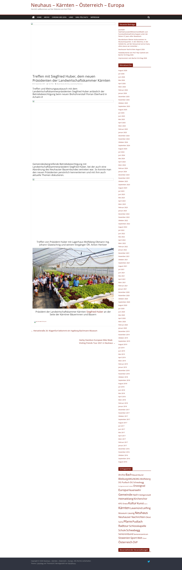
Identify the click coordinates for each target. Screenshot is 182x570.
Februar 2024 (123, 168)
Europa (123, 490)
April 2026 (122, 83)
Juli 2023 (121, 191)
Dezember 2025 (123, 97)
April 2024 (122, 162)
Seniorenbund (125, 534)
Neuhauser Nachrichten (131, 517)
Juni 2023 (121, 194)
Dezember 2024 (123, 136)
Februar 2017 (123, 442)
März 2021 (122, 282)
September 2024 (124, 145)
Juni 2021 (121, 273)
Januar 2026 (122, 93)
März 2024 (122, 165)
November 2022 (124, 217)
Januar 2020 (122, 328)
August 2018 (122, 384)
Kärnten (67, 84)
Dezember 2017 (123, 410)
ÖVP (135, 542)
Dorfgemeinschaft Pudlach (125, 486)
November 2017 (124, 413)
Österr (145, 538)
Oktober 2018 (123, 377)
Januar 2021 (122, 289)
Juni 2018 (121, 390)
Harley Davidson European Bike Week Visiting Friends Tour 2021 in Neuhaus (97, 341)
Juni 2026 (121, 77)
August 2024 (122, 149)
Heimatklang (125, 498)
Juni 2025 (121, 116)
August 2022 (122, 227)
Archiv (46, 17)
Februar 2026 (123, 90)
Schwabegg (133, 530)
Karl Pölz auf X (82, 17)
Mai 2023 (121, 198)
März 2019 (122, 361)
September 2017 (124, 419)
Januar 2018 (122, 406)
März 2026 (122, 87)
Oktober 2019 (123, 338)
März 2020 (122, 322)
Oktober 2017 (123, 416)
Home (39, 17)
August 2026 (122, 70)
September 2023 (124, 185)
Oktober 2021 (123, 260)
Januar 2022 (122, 250)
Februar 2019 (123, 364)
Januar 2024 (122, 172)
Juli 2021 (121, 269)
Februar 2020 (123, 325)
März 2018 (122, 400)
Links (71, 17)
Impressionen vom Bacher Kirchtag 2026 (132, 58)
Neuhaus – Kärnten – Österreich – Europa (77, 5)
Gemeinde (125, 494)
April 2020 (122, 318)
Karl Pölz (51, 84)
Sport (133, 537)
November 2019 (124, 335)
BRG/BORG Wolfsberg (139, 478)
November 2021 (124, 256)
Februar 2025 (123, 129)
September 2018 (124, 380)
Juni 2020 (121, 312)
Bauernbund (60, 84)
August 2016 (122, 462)
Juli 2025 (121, 113)
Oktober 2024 (123, 142)
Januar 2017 (122, 445)
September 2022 (124, 224)
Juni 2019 (121, 351)
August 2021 (122, 266)
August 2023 (122, 188)
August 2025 (122, 110)
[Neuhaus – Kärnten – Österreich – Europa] (33, 17)
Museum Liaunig (126, 513)
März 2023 (122, 204)
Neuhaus (80, 84)
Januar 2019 (122, 367)
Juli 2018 (121, 387)
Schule (122, 530)
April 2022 (122, 240)
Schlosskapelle (137, 526)
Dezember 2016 (123, 449)
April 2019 (122, 357)
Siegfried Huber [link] (94, 311)
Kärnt (145, 504)
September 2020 (124, 302)
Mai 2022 (121, 237)
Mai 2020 (121, 315)
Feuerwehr (134, 490)
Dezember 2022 (123, 214)
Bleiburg (123, 478)
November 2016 (124, 452)
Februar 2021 (123, 286)
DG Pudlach (123, 482)
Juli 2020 (121, 309)
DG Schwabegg (137, 482)
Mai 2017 (121, 432)
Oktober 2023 (123, 181)
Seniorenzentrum (141, 534)
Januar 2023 (122, 211)
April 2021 (122, 279)
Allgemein (36, 72)
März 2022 (122, 243)
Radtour (123, 526)
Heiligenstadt (145, 495)
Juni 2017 (121, 429)
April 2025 (122, 123)
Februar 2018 (123, 403)
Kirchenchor (140, 498)
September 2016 (124, 459)
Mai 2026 (121, 80)
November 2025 (124, 100)
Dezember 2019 (123, 331)
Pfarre (128, 521)
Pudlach (137, 521)
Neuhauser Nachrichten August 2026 (131, 49)
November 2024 (124, 139)
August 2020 (122, 305)
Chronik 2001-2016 (59, 17)
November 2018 (124, 374)
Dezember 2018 (123, 370)
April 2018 (122, 397)
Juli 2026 (121, 74)
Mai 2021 (121, 276)
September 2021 (124, 263)
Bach (129, 474)
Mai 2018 (121, 393)
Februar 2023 (123, 207)
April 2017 (122, 436)
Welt (139, 537)
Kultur (132, 503)
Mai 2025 (121, 119)
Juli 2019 (121, 348)
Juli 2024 (121, 152)
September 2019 (124, 341)
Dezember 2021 (123, 253)
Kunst (140, 503)
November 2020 (124, 295)
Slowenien (124, 537)
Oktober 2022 (123, 220)
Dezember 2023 (123, 175)
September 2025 (124, 106)
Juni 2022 (121, 234)
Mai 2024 (121, 158)
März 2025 (122, 126)
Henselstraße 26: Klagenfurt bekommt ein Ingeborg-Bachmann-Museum (64, 330)
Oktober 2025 (123, 103)
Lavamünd (73, 84)
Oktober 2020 (123, 299)
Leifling (146, 508)
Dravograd (139, 485)
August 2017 (122, 423)
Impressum (95, 17)
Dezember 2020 (123, 292)
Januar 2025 (122, 132)
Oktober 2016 (123, 455)
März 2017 (122, 439)
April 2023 (122, 201)
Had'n (136, 494)
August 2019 (122, 344)
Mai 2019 (121, 354)
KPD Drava (123, 503)
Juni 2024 (121, 155)
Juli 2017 (121, 426)
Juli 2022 (121, 230)
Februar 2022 (123, 247)
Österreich (125, 542)
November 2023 (124, 178)
